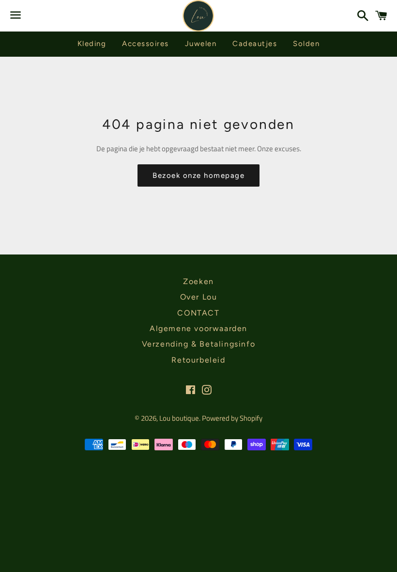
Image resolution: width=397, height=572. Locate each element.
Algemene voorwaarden (198, 328)
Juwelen (201, 43)
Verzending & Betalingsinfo (199, 344)
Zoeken (198, 281)
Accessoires (145, 43)
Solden (306, 43)
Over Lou (198, 297)
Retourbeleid (198, 360)
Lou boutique (179, 418)
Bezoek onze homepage (198, 175)
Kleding (92, 43)
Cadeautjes (254, 43)
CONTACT (198, 313)
